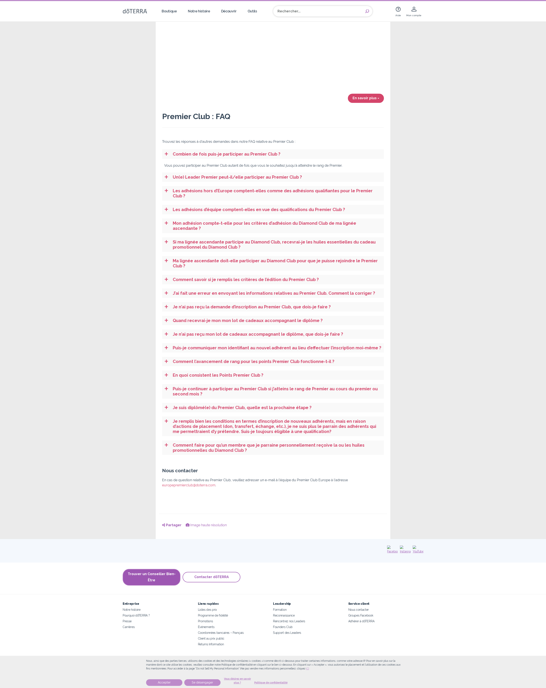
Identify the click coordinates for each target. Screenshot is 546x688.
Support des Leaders (287, 632)
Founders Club (283, 627)
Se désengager (202, 682)
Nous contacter (358, 609)
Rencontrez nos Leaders (289, 621)
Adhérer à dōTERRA (361, 621)
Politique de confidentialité (271, 682)
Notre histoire (199, 11)
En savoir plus (365, 98)
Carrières (129, 627)
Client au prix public (211, 638)
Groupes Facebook (360, 615)
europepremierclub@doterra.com (188, 485)
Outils (252, 11)
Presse (127, 621)
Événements (206, 627)
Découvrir (229, 11)
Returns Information (211, 644)
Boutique (169, 11)
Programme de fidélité (213, 615)
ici (307, 668)
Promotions (205, 621)
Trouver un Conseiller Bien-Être (152, 577)
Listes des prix (207, 609)
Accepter (164, 682)
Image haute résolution (208, 525)
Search (367, 11)
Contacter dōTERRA (211, 577)
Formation (279, 609)
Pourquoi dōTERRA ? (136, 615)
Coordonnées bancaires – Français (221, 632)
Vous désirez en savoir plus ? (237, 680)
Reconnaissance (284, 615)
